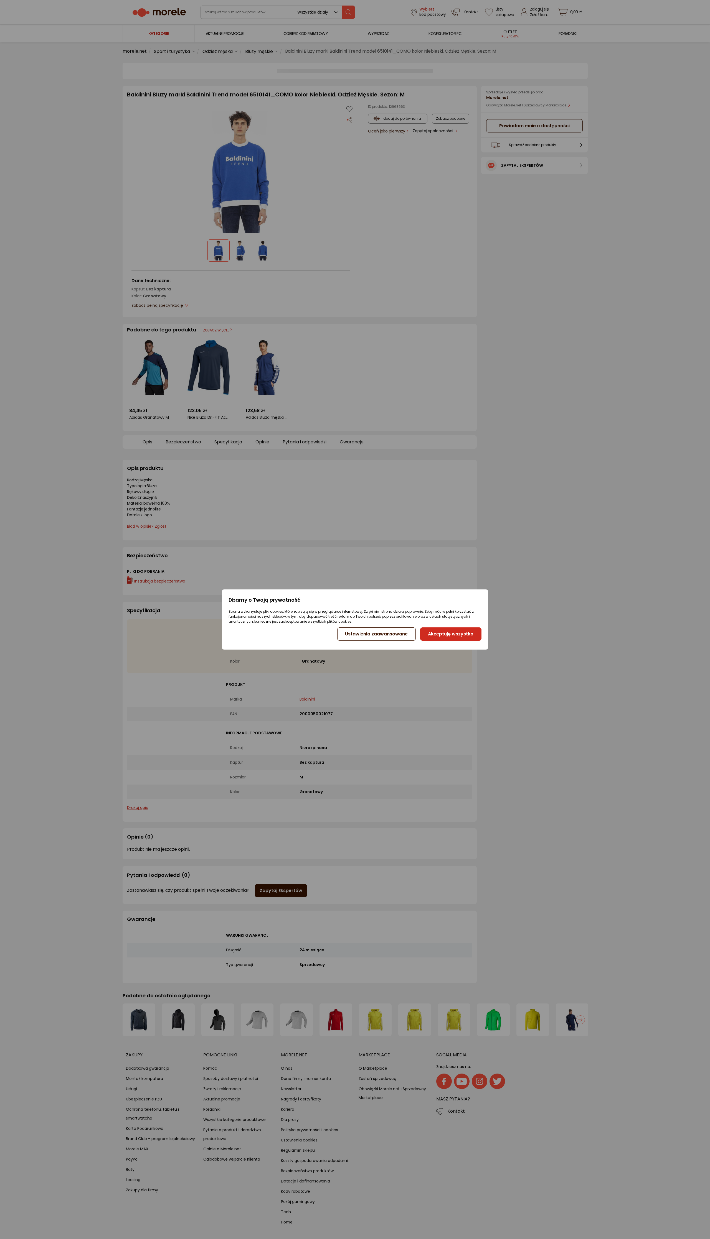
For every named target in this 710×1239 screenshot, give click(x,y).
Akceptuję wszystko (450, 634)
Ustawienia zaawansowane (376, 634)
